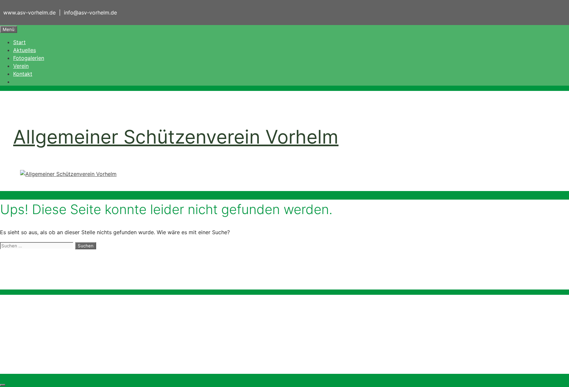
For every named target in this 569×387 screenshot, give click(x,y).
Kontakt (22, 73)
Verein (21, 66)
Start (19, 42)
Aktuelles (24, 50)
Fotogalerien (28, 58)
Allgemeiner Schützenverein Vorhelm (176, 136)
